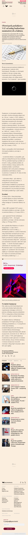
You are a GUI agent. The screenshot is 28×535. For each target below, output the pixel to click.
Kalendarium (17, 513)
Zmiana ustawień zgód (19, 489)
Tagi (21, 360)
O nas (3, 488)
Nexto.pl (16, 501)
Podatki (4, 22)
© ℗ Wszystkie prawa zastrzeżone (10, 352)
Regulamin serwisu (18, 491)
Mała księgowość (18, 502)
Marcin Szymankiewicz (7, 63)
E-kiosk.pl (16, 498)
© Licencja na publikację (7, 350)
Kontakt (4, 489)
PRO (11, 6)
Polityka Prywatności (18, 488)
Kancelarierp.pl (17, 503)
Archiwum (4, 502)
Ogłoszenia (4, 499)
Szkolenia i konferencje (7, 511)
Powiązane (4, 360)
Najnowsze (16, 360)
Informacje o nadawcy (19, 492)
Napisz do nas (5, 491)
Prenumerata (5, 501)
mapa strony (5, 513)
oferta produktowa (6, 515)
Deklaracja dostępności (19, 494)
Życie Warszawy (17, 506)
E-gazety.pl (16, 499)
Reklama (4, 498)
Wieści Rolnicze (17, 505)
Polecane (10, 360)
